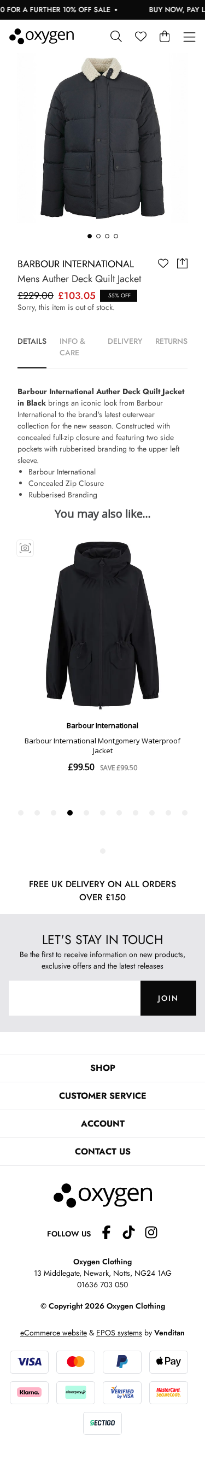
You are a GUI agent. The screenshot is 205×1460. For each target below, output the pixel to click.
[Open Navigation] (189, 37)
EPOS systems (119, 1332)
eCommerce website (53, 1332)
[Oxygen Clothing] (41, 36)
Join (168, 998)
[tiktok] (133, 1234)
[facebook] (110, 1234)
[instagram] (151, 1234)
